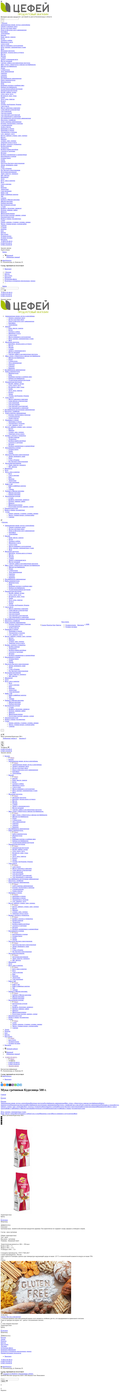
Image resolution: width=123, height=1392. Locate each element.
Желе (75, 1113)
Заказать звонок (13, 1066)
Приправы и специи (19, 896)
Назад (12, 758)
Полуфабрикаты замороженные (54, 1103)
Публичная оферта (7, 1348)
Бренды (3, 1343)
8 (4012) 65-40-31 (6, 241)
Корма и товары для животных (71, 1108)
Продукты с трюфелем (64, 1105)
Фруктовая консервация (20, 957)
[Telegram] (21, 1085)
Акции (3, 1339)
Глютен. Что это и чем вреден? (11, 1317)
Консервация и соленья (20, 934)
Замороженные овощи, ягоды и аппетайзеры (27, 764)
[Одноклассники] (4, 1085)
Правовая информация (8, 1349)
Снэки (14, 1022)
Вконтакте (8, 269)
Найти (3, 1381)
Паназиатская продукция (20, 848)
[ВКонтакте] (2, 1085)
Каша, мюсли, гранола (8, 1113)
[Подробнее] (1, 1322)
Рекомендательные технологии (11, 1353)
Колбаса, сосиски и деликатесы (22, 919)
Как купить (12, 1040)
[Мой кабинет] (1, 733)
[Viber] (13, 1085)
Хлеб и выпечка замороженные (22, 886)
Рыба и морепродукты (19, 834)
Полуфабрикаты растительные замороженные (42, 1105)
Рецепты (3, 1341)
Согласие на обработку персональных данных (18, 1373)
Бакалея (14, 778)
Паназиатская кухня (54, 1108)
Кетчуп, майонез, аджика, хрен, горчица (25, 906)
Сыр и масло (16, 867)
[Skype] (18, 1085)
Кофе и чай (16, 984)
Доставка (4, 1346)
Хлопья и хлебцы (25, 1113)
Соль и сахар (35, 1113)
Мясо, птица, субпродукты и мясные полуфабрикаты (29, 815)
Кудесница (4, 1220)
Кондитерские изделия (19, 1003)
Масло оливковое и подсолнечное (63, 1113)
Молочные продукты (19, 797)
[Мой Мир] (7, 1085)
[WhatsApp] (15, 1085)
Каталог (11, 759)
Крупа (17, 1113)
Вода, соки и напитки (19, 969)
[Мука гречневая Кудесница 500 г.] (22, 1169)
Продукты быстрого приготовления (24, 945)
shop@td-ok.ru (6, 260)
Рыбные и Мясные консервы (21, 995)
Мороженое (101, 1106)
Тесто (106, 1106)
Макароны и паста (45, 1113)
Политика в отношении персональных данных (16, 1351)
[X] (10, 1085)
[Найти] (2, 21)
